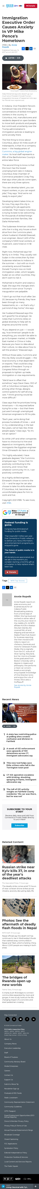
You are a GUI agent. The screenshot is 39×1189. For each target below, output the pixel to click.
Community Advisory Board (14, 1062)
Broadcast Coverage (12, 1135)
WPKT (20, 1033)
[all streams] (36, 1186)
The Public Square (11, 1166)
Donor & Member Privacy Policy (16, 1121)
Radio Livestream (11, 1098)
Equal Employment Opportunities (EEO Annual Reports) (19, 1116)
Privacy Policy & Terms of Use (15, 1126)
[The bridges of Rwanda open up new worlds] (18, 964)
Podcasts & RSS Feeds (13, 1093)
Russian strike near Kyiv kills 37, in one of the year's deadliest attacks (18, 872)
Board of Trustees (11, 1057)
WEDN (12, 1031)
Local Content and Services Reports (18, 1162)
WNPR (15, 1033)
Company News (10, 1044)
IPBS (9, 503)
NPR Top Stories (18, 581)
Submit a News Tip (11, 1084)
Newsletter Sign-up (11, 1089)
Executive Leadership (12, 1048)
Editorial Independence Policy (15, 1153)
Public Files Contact (10, 1035)
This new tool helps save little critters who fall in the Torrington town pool (20, 765)
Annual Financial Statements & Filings (18, 1130)
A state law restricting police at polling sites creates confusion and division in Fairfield (21, 738)
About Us (7, 1039)
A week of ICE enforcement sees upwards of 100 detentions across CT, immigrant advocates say (20, 752)
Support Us (8, 1080)
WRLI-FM (26, 1033)
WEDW (17, 1031)
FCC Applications (10, 1144)
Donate (31, 6)
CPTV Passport (10, 1111)
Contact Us (8, 1075)
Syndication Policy (11, 1148)
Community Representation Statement (19, 1102)
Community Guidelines (13, 1107)
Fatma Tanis (6, 990)
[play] (3, 1186)
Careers (7, 1071)
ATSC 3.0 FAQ (22, 1035)
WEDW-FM (8, 1033)
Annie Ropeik (22, 596)
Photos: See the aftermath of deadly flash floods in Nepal (19, 924)
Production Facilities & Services (16, 1157)
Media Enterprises (11, 1066)
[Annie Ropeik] (7, 599)
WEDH (6, 1031)
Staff (6, 1053)
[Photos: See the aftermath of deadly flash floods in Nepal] (18, 908)
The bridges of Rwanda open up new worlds (16, 981)
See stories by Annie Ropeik (22, 686)
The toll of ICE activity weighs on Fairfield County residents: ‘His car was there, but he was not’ (21, 793)
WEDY (23, 1031)
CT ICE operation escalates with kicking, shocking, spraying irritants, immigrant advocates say (21, 778)
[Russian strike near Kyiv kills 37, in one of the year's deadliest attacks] (18, 854)
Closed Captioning (11, 1139)
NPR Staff (6, 933)
